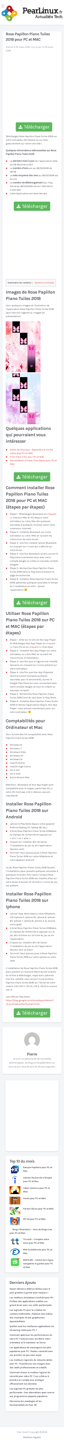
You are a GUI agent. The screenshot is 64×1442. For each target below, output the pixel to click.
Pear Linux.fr (23, 1432)
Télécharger (36, 127)
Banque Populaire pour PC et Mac (37, 1169)
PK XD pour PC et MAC (34, 1219)
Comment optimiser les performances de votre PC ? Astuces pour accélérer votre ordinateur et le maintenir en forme (31, 1339)
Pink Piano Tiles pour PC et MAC (27, 456)
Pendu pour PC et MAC (34, 1198)
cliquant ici (35, 646)
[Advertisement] (32, 1116)
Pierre (32, 1054)
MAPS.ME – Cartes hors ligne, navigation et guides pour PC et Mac (38, 1264)
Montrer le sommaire (44, 282)
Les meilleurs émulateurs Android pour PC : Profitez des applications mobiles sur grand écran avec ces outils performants (32, 1301)
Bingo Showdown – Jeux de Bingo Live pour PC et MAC (31, 1231)
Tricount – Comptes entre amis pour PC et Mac (36, 1241)
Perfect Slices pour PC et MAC (38, 1208)
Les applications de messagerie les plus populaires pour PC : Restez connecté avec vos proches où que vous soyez (31, 1351)
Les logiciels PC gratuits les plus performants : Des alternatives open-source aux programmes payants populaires (32, 1392)
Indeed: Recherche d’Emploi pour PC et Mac (37, 1179)
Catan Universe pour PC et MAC (36, 1190)
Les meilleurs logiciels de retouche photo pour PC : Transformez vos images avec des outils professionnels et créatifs (31, 1364)
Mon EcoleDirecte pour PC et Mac (37, 1251)
